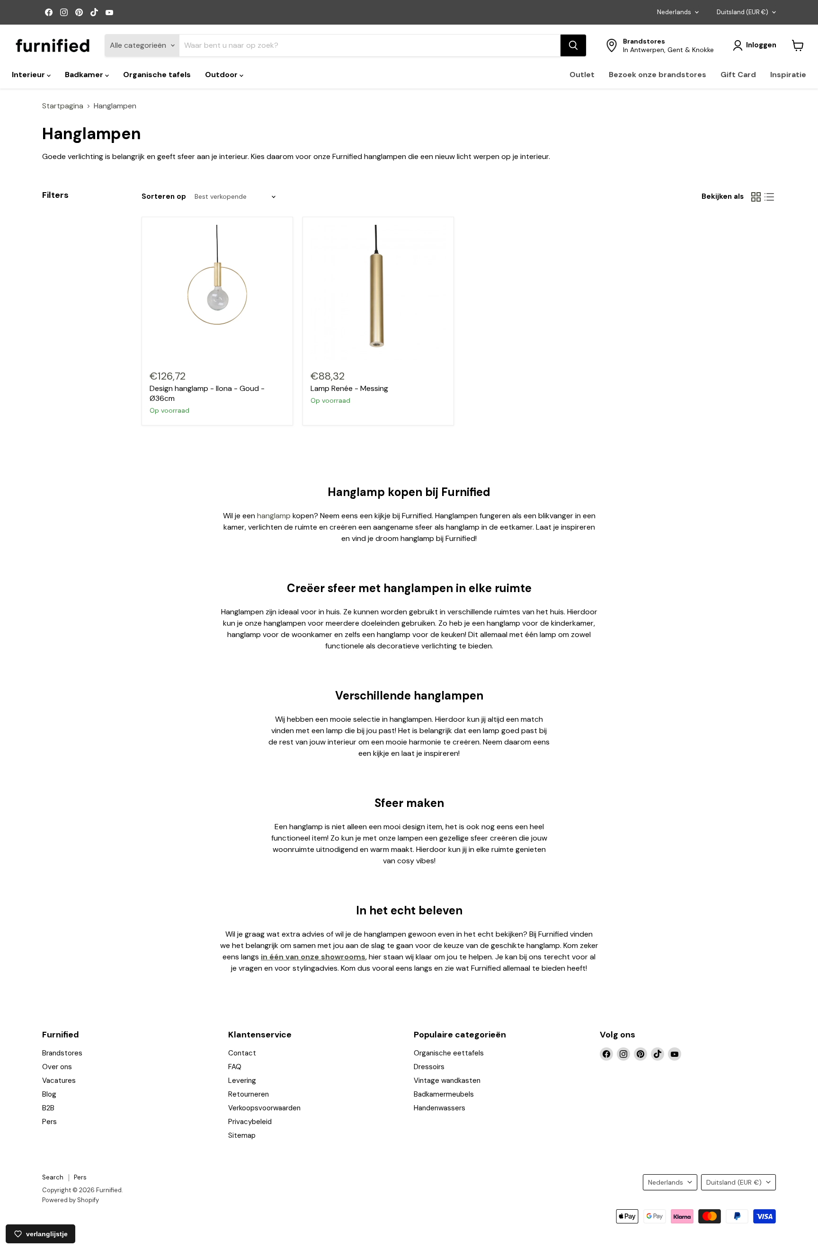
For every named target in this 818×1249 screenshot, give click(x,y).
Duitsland (742, 12)
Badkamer (85, 75)
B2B (48, 1108)
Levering (242, 1080)
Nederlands (674, 12)
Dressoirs (429, 1067)
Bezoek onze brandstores (657, 75)
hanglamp (275, 516)
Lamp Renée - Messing (349, 388)
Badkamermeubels (444, 1094)
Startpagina (62, 106)
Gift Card (738, 75)
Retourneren (248, 1094)
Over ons (57, 1067)
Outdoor (222, 75)
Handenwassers (439, 1108)
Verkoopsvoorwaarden (264, 1108)
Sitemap (242, 1135)
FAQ (234, 1067)
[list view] (769, 197)
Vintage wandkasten (447, 1080)
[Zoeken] (573, 45)
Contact (242, 1053)
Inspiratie (788, 75)
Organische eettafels (449, 1053)
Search (52, 1177)
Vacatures (59, 1080)
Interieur (29, 75)
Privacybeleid (250, 1121)
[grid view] (756, 197)
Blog (49, 1094)
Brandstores (62, 1053)
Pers (49, 1121)
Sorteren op (164, 197)
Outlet (582, 75)
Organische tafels (157, 75)
